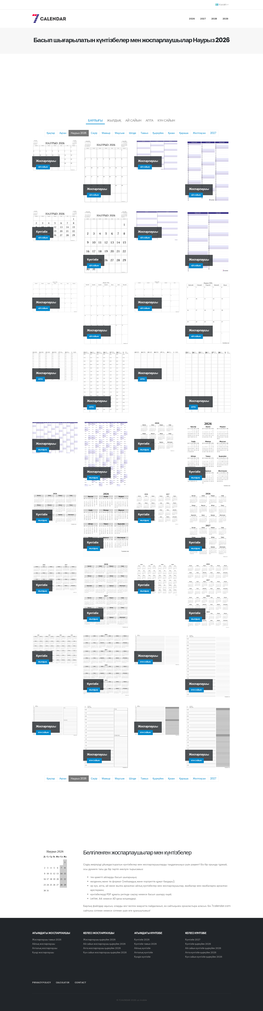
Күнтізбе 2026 (142, 939)
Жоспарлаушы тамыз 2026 (46, 939)
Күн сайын (166, 120)
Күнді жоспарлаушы (43, 952)
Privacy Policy (41, 982)
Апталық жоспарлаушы (44, 948)
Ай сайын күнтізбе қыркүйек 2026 (203, 948)
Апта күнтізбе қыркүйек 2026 (200, 952)
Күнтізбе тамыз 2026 (145, 943)
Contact (80, 982)
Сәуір (94, 133)
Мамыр (106, 133)
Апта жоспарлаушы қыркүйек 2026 (102, 948)
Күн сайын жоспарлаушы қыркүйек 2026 (105, 952)
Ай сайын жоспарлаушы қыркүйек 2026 (104, 943)
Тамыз (144, 133)
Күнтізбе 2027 (192, 939)
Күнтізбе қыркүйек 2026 (198, 943)
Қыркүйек (158, 133)
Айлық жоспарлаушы (43, 943)
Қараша (183, 133)
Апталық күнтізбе (143, 952)
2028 (214, 18)
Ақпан (62, 133)
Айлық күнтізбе (142, 948)
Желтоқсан (199, 133)
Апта (149, 120)
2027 (203, 18)
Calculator (62, 982)
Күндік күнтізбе (142, 956)
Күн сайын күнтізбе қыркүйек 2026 (203, 956)
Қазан (171, 133)
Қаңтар (51, 133)
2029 (225, 18)
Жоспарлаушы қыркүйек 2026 (99, 939)
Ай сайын (133, 120)
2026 (192, 18)
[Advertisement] (131, 85)
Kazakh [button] (223, 4)
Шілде (132, 133)
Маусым (120, 133)
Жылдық (114, 120)
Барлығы (95, 120)
